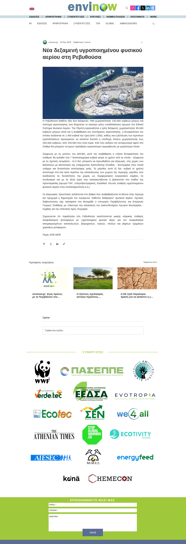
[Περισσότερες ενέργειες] (141, 42)
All (30, 23)
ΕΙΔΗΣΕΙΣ (42, 23)
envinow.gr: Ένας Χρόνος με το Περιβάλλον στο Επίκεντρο (47, 295)
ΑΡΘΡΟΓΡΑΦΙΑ (60, 23)
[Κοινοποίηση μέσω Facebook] (44, 244)
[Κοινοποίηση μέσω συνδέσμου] (64, 244)
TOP (98, 23)
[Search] (127, 8)
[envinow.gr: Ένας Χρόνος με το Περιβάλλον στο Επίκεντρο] (48, 278)
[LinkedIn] (147, 8)
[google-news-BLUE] (152, 8)
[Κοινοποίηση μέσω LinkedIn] (57, 244)
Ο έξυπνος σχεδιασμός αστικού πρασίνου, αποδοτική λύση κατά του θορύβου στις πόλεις (91, 295)
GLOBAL (110, 23)
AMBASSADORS (128, 23)
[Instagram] (132, 8)
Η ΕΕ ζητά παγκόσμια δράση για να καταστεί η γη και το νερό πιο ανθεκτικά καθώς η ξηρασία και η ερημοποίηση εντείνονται (136, 295)
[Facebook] (137, 8)
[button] (153, 23)
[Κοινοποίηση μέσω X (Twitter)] (50, 244)
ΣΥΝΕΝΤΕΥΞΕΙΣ (82, 23)
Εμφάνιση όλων (150, 262)
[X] (142, 8)
